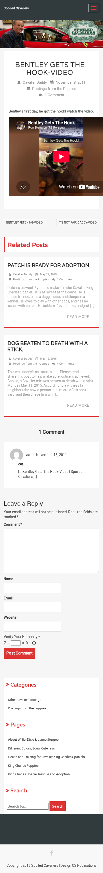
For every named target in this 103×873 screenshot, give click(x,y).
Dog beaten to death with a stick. (48, 346)
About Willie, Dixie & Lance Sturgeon (34, 739)
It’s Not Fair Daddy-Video (77, 222)
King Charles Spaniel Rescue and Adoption (39, 774)
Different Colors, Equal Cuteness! (32, 748)
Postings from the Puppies (54, 88)
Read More (78, 316)
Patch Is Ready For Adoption (48, 265)
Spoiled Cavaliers (16, 8)
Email (8, 598)
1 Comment (54, 95)
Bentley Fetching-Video (24, 222)
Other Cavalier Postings (24, 700)
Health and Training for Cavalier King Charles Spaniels (46, 757)
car (28, 455)
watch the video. (80, 111)
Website (10, 617)
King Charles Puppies (23, 766)
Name (8, 579)
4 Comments (65, 363)
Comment (13, 524)
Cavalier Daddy (35, 82)
